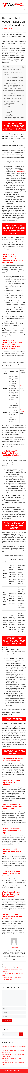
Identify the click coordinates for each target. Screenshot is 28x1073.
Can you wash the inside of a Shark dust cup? (15, 96)
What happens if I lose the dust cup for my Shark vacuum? (15, 115)
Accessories (7, 965)
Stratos (16, 969)
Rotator (8, 969)
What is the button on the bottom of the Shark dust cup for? (14, 102)
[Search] (21, 1034)
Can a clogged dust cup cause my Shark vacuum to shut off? (15, 118)
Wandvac (4, 971)
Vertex (20, 969)
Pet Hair (23, 967)
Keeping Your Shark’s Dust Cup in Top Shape (14, 90)
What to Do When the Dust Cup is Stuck (13, 88)
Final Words (6, 92)
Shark (12, 969)
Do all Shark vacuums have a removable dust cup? (15, 105)
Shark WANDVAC (21, 171)
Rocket (4, 969)
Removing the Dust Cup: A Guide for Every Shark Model (13, 73)
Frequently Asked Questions (10, 93)
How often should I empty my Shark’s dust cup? (15, 108)
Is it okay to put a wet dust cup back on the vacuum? (14, 112)
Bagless (6, 967)
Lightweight (11, 967)
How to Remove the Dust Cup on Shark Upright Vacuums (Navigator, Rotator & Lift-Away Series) (14, 78)
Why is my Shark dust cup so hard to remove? (14, 99)
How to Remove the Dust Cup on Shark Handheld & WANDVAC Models (14, 86)
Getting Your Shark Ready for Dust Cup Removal (12, 70)
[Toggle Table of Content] (23, 67)
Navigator (17, 967)
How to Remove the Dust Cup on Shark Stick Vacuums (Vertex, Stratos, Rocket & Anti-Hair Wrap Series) (15, 82)
